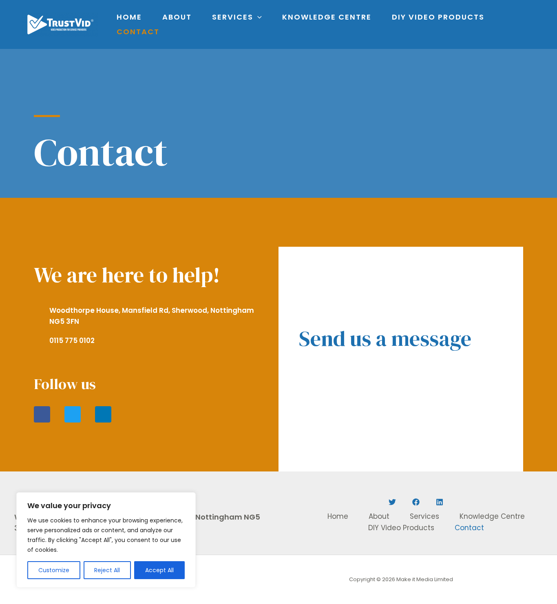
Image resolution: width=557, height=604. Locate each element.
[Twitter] (392, 502)
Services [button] (232, 17)
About (177, 17)
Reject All (107, 570)
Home (129, 17)
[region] (106, 540)
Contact (138, 32)
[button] (257, 17)
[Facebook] (416, 502)
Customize (53, 570)
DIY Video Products (438, 17)
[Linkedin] (439, 502)
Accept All (159, 570)
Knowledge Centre (326, 17)
